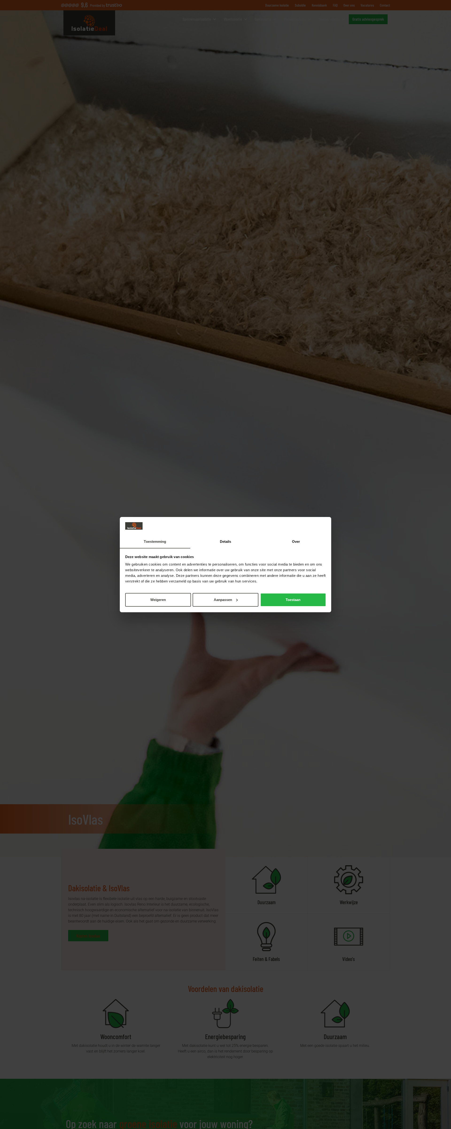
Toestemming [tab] (155, 541)
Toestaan (293, 600)
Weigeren (158, 600)
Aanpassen (223, 600)
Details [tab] (225, 541)
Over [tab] (296, 541)
